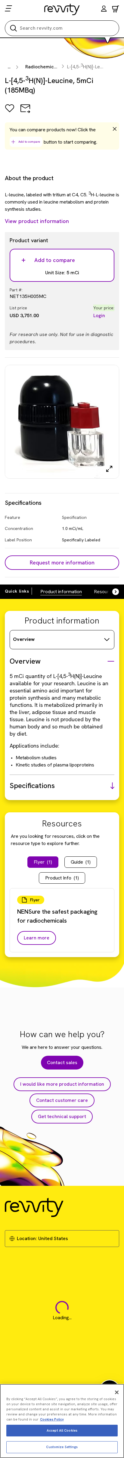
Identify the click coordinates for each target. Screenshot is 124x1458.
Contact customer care (62, 1100)
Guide (81, 862)
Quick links (17, 591)
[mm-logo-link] (62, 9)
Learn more (36, 938)
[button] (104, 9)
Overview (24, 639)
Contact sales (62, 1062)
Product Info (62, 878)
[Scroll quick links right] (112, 592)
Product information (61, 591)
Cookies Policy (52, 1419)
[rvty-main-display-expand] (109, 468)
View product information (37, 221)
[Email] (25, 112)
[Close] (116, 1392)
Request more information (62, 562)
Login (99, 315)
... (9, 67)
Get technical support (62, 1116)
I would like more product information (62, 1084)
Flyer (43, 862)
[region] (62, 1421)
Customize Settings (62, 1447)
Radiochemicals (42, 67)
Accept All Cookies (62, 1430)
